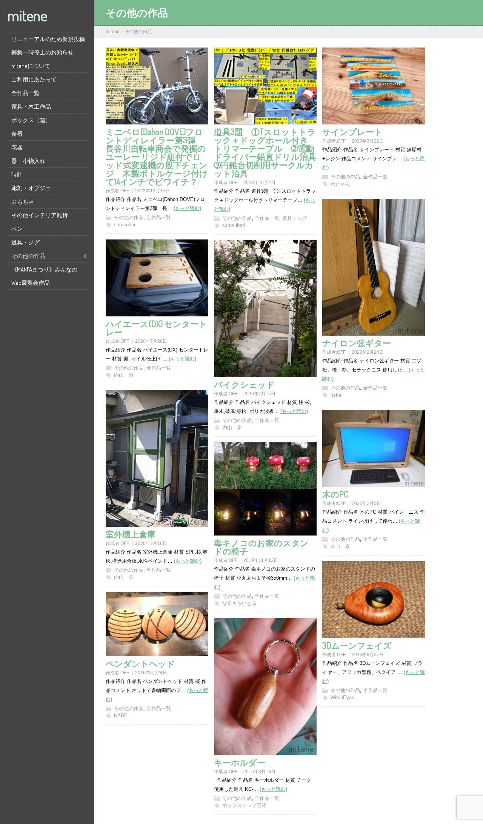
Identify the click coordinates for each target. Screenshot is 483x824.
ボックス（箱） (31, 120)
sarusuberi (125, 224)
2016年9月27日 (368, 654)
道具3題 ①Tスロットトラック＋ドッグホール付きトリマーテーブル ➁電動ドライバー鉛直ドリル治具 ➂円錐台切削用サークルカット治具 (269, 152)
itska (336, 395)
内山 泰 (124, 375)
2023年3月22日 (368, 141)
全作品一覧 (25, 93)
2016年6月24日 (151, 672)
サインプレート (352, 131)
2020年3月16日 (151, 543)
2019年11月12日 (260, 560)
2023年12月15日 (152, 190)
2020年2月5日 (366, 503)
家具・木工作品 (31, 106)
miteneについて (30, 65)
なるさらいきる (239, 603)
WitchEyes (342, 697)
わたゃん (340, 184)
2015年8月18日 (259, 771)
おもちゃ (22, 201)
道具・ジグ (25, 242)
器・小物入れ (28, 160)
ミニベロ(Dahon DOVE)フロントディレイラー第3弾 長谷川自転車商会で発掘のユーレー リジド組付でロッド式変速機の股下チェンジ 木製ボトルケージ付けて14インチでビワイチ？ (157, 156)
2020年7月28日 (151, 341)
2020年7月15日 (259, 393)
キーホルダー (239, 762)
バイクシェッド (244, 384)
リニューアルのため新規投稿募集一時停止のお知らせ (48, 45)
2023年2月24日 (368, 352)
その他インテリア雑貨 (39, 215)
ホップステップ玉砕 (244, 805)
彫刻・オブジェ (31, 188)
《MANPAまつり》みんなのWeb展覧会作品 (44, 276)
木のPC (335, 494)
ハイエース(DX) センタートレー (156, 327)
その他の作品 (28, 255)
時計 (17, 174)
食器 (17, 133)
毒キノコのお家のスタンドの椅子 (261, 546)
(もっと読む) (187, 208)
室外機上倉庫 (130, 534)
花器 (17, 147)
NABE (121, 715)
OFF (124, 190)
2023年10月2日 (259, 182)
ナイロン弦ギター (356, 343)
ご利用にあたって (34, 79)
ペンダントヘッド (140, 663)
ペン (17, 228)
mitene (27, 15)
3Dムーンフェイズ (357, 645)
